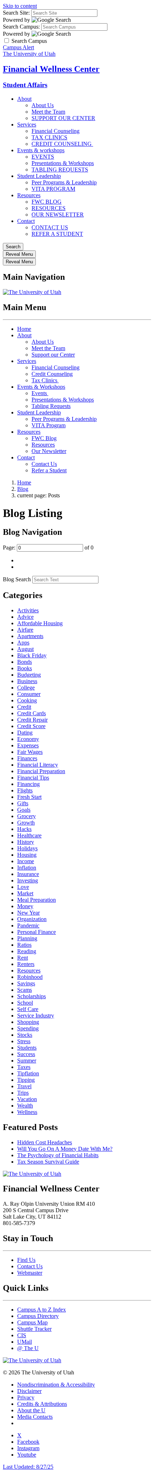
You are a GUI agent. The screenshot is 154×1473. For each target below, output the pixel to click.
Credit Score (31, 726)
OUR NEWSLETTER (58, 215)
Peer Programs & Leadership (64, 182)
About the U (31, 1410)
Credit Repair (32, 720)
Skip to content (20, 6)
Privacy (25, 1397)
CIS (21, 1335)
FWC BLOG (47, 202)
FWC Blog (44, 438)
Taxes (23, 1067)
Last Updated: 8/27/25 (28, 1467)
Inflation (26, 868)
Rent (22, 958)
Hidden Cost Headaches (44, 1142)
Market (25, 893)
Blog (22, 489)
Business (27, 681)
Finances (27, 758)
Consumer (28, 694)
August (25, 649)
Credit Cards (31, 713)
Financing (28, 784)
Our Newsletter (49, 451)
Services (26, 124)
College (26, 688)
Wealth (25, 1106)
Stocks (24, 1035)
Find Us (26, 1260)
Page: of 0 (48, 547)
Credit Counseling (52, 374)
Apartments (30, 636)
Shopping (28, 1022)
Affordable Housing (40, 623)
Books (24, 668)
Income (25, 861)
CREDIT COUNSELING (62, 144)
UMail (24, 1342)
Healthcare (29, 835)
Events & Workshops (41, 387)
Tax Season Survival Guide (48, 1162)
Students (27, 1048)
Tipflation (28, 1073)
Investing (27, 880)
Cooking (27, 700)
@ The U (28, 1348)
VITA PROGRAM (53, 189)
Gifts (22, 803)
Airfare (25, 630)
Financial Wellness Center (51, 69)
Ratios (24, 945)
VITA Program (49, 425)
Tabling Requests (51, 406)
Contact (26, 221)
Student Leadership (39, 176)
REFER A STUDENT (57, 234)
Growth (26, 823)
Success (26, 1054)
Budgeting (29, 675)
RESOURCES (49, 208)
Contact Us (44, 464)
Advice (25, 617)
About (24, 99)
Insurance (28, 874)
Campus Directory (38, 1316)
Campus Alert (18, 47)
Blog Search (17, 579)
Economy (28, 739)
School (25, 1003)
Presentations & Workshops (63, 163)
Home (24, 329)
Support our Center (53, 355)
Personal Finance (36, 932)
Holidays (27, 848)
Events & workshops (40, 150)
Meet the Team (48, 112)
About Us (43, 105)
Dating (25, 733)
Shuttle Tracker (34, 1329)
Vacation (27, 1099)
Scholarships (31, 996)
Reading (26, 951)
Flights (25, 790)
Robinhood (30, 977)
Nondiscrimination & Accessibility (56, 1385)
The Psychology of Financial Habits (57, 1155)
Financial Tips (33, 778)
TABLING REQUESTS (60, 169)
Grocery (26, 816)
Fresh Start (29, 797)
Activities (28, 610)
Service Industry (35, 1015)
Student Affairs (25, 85)
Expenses (28, 745)
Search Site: (16, 13)
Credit (24, 707)
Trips (23, 1093)
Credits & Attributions (42, 1404)
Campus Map (32, 1322)
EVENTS (43, 157)
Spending (28, 1028)
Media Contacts (35, 1417)
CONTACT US (50, 227)
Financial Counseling (56, 131)
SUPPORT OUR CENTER (63, 118)
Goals (23, 810)
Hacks (24, 829)
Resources (28, 195)
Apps (23, 643)
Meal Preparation (36, 900)
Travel (24, 1086)
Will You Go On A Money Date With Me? (64, 1149)
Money (25, 906)
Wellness (27, 1112)
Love (23, 887)
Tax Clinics (45, 380)
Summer (26, 1061)
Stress (23, 1041)
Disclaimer (29, 1391)
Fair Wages (30, 752)
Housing (27, 855)
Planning (27, 938)
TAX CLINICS (49, 137)
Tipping (26, 1080)
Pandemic (28, 925)
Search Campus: (21, 27)
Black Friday (32, 655)
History (25, 842)
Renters (25, 964)
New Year (28, 913)
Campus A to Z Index (41, 1310)
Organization (32, 919)
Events (40, 393)
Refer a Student (49, 470)
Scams (24, 990)
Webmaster (29, 1273)
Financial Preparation (41, 771)
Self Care (27, 1009)
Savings (26, 983)
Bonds (24, 662)
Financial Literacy (37, 765)
